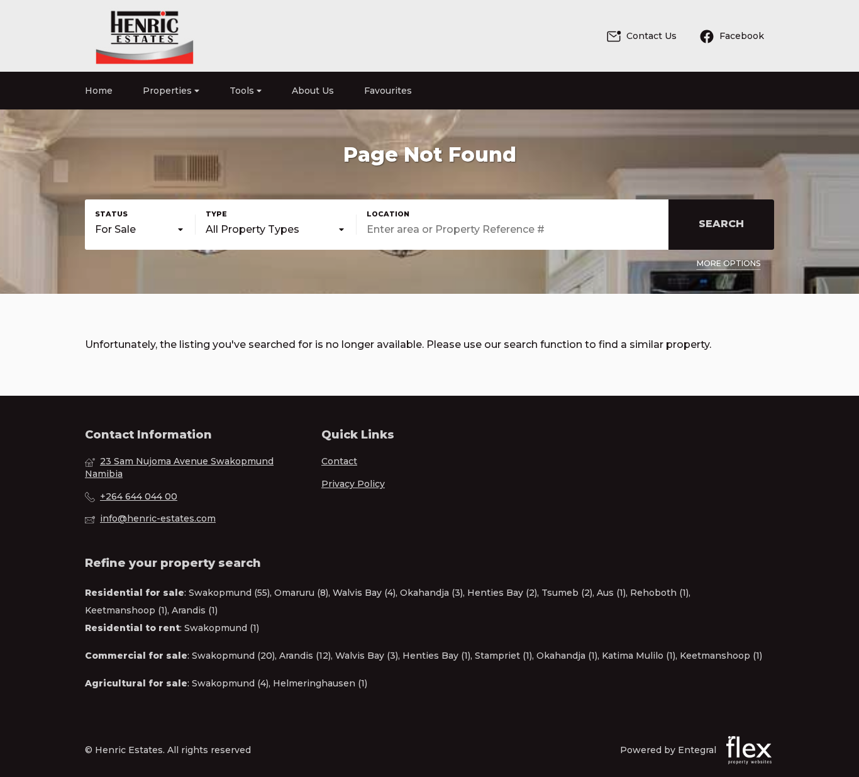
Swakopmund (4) (230, 683)
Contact (339, 461)
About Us (313, 90)
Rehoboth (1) (659, 592)
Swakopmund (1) (221, 628)
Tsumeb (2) (566, 592)
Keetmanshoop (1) (126, 610)
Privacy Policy (353, 483)
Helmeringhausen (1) (320, 683)
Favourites (388, 90)
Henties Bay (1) (436, 655)
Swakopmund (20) (233, 655)
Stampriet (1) (503, 655)
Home (99, 90)
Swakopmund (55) (229, 592)
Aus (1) (611, 592)
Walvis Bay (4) (364, 592)
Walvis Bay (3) (366, 655)
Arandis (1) (195, 610)
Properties (168, 90)
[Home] (144, 36)
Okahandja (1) (566, 655)
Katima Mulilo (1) (638, 655)
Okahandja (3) (431, 592)
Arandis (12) (305, 655)
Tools (243, 90)
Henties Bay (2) (502, 592)
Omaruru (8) (301, 592)
